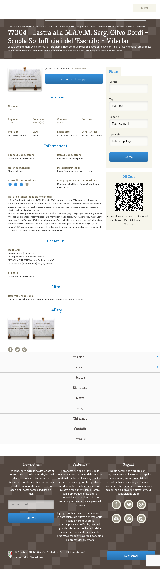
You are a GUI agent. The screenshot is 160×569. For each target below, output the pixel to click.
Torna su (80, 439)
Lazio (10, 122)
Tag (111, 99)
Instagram (141, 518)
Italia (10, 109)
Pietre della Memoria (33, 9)
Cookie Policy (36, 556)
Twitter (17, 349)
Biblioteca (80, 387)
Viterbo (60, 122)
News (80, 398)
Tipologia (114, 134)
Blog (80, 408)
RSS (128, 518)
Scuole (80, 377)
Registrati (131, 556)
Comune (114, 117)
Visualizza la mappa (74, 79)
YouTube (116, 518)
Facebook (10, 349)
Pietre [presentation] (113, 71)
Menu (144, 8)
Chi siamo (80, 418)
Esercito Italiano (79, 68)
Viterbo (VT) (38, 122)
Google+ (24, 349)
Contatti (80, 428)
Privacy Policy (22, 556)
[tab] (113, 71)
